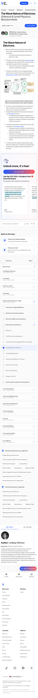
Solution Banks (6, 618)
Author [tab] (11, 527)
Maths (22, 643)
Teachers (4, 598)
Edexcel (20, 10)
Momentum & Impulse (9, 463)
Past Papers (5, 615)
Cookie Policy (6, 657)
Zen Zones (5, 622)
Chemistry (23, 637)
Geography (23, 647)
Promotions (5, 643)
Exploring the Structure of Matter (12, 476)
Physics (11, 10)
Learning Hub (6, 595)
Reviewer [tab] (29, 527)
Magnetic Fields (29, 468)
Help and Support (7, 660)
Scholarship (5, 608)
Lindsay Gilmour (21, 32)
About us (4, 633)
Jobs (3, 647)
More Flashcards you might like (14, 487)
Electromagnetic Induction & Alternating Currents (17, 472)
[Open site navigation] (35, 3)
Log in (22, 592)
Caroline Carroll (22, 34)
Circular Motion (23, 463)
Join (3, 612)
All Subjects (23, 657)
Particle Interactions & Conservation (13, 480)
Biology (22, 633)
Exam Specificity (7, 637)
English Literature (25, 650)
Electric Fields (6, 468)
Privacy (4, 653)
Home (4, 592)
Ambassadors (6, 605)
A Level (3, 10)
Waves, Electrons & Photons (11, 455)
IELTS (3, 602)
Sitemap (4, 625)
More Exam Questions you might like (16, 451)
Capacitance (18, 468)
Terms (4, 650)
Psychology (23, 653)
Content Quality (7, 640)
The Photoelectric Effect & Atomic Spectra (15, 459)
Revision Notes (30, 10)
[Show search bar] (31, 3)
